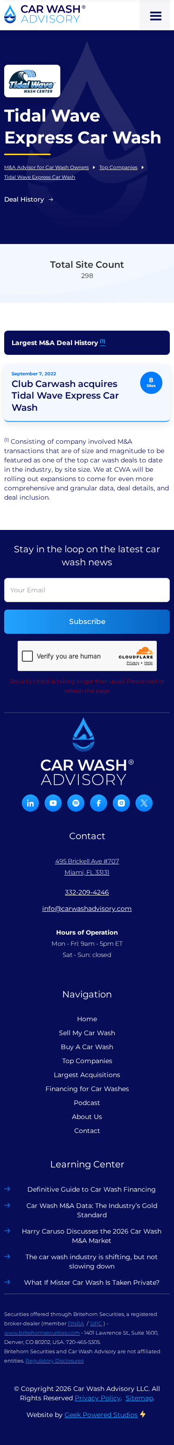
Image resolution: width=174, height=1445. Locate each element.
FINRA (76, 1323)
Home (87, 1019)
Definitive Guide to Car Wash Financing (91, 1189)
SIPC (96, 1323)
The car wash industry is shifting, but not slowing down (92, 1261)
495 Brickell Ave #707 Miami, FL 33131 (87, 866)
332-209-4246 (87, 892)
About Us (87, 1117)
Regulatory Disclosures (55, 1360)
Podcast (87, 1103)
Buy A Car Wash (87, 1047)
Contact (87, 1130)
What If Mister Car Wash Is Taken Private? (92, 1282)
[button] (155, 15)
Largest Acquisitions (87, 1075)
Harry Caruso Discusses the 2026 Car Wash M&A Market (91, 1236)
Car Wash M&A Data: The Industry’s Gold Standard (91, 1210)
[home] (44, 14)
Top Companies (118, 167)
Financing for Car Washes (87, 1089)
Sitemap (139, 1398)
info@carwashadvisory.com (87, 908)
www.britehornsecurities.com (42, 1333)
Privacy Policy (98, 1398)
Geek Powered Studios (101, 1415)
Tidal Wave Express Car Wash (39, 177)
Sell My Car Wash (87, 1033)
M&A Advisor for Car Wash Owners (46, 167)
